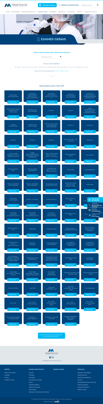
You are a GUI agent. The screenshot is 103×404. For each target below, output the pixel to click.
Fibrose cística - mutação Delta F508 (70, 229)
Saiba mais (12, 102)
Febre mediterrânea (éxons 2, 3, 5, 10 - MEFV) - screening (51, 155)
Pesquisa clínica (81, 389)
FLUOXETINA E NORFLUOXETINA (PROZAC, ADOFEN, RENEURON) (13, 259)
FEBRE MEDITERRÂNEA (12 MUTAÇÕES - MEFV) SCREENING (32, 155)
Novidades (71, 12)
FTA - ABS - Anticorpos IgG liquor (51, 303)
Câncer (31, 382)
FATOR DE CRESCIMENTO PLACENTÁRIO (71, 96)
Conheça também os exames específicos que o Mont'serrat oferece (50, 335)
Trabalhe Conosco (90, 12)
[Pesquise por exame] (98, 5)
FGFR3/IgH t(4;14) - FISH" (71, 214)
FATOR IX (71, 110)
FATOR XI (32, 140)
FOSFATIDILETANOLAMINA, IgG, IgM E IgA (72, 273)
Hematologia (32, 389)
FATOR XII (51, 140)
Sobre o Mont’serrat (10, 372)
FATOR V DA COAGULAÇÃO (32, 125)
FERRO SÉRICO (52, 199)
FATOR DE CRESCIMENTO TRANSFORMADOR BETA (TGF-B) (90, 96)
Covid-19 (31, 372)
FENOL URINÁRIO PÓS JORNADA (13, 184)
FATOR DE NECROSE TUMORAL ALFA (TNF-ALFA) (13, 110)
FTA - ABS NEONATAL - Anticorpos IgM (13, 318)
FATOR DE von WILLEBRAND (32, 110)
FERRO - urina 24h (32, 199)
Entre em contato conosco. (61, 71)
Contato (79, 12)
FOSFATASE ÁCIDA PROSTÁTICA (32, 258)
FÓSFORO (32, 288)
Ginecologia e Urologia (35, 380)
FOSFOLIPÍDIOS (13, 288)
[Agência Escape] (56, 401)
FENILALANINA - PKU (13, 169)
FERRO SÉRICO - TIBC (70, 199)
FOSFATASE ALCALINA (90, 258)
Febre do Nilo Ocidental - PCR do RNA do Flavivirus (13, 155)
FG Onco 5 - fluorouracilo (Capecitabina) (51, 214)
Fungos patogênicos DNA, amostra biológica (70, 318)
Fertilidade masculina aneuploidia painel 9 (32, 214)
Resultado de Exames (48, 5)
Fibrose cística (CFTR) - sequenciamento (13, 244)
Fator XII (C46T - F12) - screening (70, 140)
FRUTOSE (13, 303)
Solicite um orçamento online (70, 5)
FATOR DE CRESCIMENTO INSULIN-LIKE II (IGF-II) (51, 96)
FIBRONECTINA (51, 229)
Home (8, 12)
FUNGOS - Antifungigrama (32, 318)
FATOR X (13, 140)
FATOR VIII (90, 125)
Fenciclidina (90, 155)
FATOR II (51, 110)
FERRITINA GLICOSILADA (13, 199)
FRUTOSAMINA (90, 288)
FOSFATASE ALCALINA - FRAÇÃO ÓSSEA (13, 273)
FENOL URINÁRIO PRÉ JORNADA (32, 184)
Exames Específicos (28, 12)
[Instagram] (53, 357)
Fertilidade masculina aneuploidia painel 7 (13, 214)
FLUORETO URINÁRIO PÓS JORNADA (71, 244)
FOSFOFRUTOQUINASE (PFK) (90, 273)
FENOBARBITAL (90, 170)
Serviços (61, 12)
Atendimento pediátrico (84, 377)
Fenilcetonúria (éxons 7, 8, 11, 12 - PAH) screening (51, 170)
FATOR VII (71, 125)
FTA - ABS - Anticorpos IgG (32, 303)
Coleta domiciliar (82, 375)
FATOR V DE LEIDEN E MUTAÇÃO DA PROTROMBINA (51, 125)
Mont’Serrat (16, 12)
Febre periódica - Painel (70, 155)
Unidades (7, 375)
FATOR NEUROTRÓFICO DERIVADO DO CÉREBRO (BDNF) (90, 111)
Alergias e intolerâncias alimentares (39, 392)
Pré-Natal (31, 375)
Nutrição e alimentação (84, 372)
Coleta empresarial (82, 385)
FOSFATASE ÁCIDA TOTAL (71, 258)
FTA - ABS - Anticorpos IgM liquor (90, 303)
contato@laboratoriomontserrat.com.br (51, 360)
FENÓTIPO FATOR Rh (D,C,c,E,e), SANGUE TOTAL (70, 185)
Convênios (52, 12)
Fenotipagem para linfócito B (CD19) (52, 184)
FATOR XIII (90, 140)
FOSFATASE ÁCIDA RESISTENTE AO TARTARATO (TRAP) (51, 259)
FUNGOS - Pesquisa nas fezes (51, 318)
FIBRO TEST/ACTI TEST (13, 229)
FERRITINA (89, 184)
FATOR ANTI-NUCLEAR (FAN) (13, 95)
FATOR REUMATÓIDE (13, 125)
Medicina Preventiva (34, 387)
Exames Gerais (42, 12)
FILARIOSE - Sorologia (32, 243)
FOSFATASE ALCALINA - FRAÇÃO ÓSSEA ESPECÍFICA (32, 273)
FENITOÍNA (70, 170)
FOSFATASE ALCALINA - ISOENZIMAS (51, 273)
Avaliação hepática (34, 385)
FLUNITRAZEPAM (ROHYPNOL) (51, 243)
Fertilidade (32, 377)
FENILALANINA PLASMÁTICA (32, 169)
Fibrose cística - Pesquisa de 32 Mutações (90, 229)
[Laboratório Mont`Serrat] (15, 5)
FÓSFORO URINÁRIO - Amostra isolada (70, 288)
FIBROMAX (32, 229)
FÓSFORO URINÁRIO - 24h (51, 288)
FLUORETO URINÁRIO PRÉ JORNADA (90, 244)
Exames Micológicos (83, 387)
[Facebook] (50, 357)
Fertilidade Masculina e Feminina (86, 382)
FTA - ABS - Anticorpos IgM (71, 303)
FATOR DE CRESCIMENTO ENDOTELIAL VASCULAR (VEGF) (32, 96)
